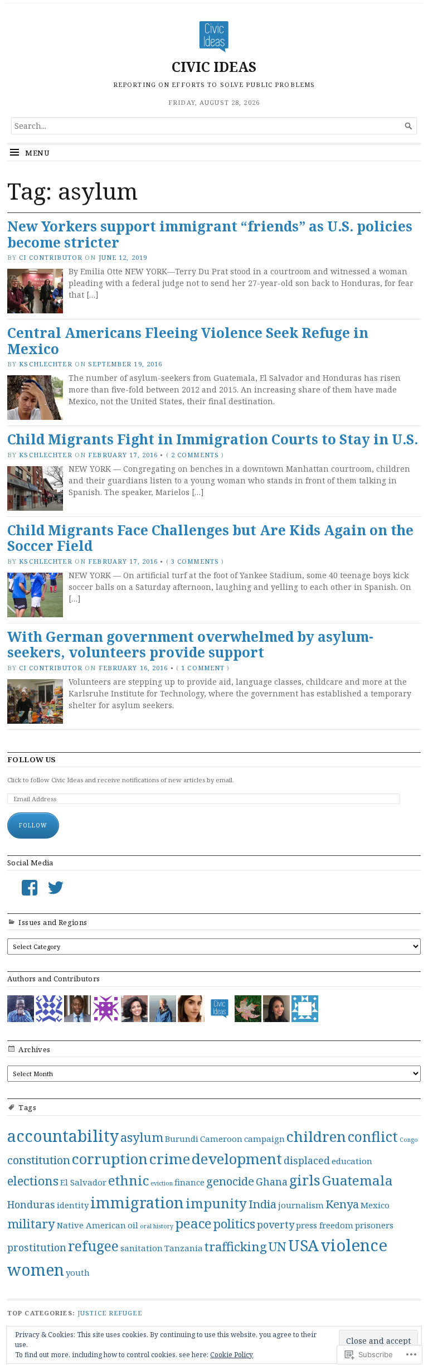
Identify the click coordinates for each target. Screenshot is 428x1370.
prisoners (374, 1225)
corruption (110, 1159)
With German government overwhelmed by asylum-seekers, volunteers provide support (190, 644)
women (35, 1269)
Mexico (375, 1205)
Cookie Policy (231, 1354)
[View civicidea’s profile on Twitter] (56, 888)
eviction (161, 1183)
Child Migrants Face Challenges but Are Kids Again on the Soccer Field (210, 538)
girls (304, 1179)
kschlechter (45, 364)
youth (78, 1272)
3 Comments (195, 561)
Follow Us (31, 760)
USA (303, 1245)
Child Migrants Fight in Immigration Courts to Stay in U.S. (212, 439)
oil (133, 1225)
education (352, 1160)
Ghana (272, 1181)
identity (73, 1205)
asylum (141, 1137)
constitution (38, 1160)
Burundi (181, 1138)
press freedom (324, 1225)
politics (234, 1223)
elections (33, 1180)
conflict (373, 1136)
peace (193, 1223)
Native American (91, 1225)
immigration (137, 1202)
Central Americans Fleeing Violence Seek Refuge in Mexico (187, 340)
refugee (93, 1245)
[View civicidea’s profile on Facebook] (29, 888)
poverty (275, 1224)
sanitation (141, 1247)
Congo (409, 1140)
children (316, 1136)
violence (353, 1245)
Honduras (31, 1204)
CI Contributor (50, 257)
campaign (264, 1138)
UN (277, 1246)
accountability (63, 1135)
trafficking (236, 1246)
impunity (216, 1203)
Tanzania (183, 1247)
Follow (33, 825)
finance (189, 1182)
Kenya (342, 1204)
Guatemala (357, 1180)
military (31, 1223)
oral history (156, 1226)
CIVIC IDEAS (214, 66)
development (237, 1159)
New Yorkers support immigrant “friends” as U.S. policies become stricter (209, 234)
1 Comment (203, 668)
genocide (230, 1181)
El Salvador (83, 1182)
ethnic (128, 1180)
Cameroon (221, 1138)
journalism (301, 1205)
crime (169, 1159)
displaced (307, 1160)
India (262, 1204)
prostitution (36, 1247)
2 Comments (195, 455)
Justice (91, 1313)
